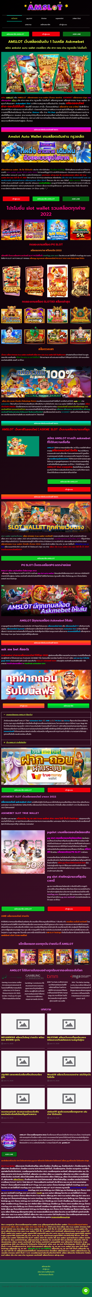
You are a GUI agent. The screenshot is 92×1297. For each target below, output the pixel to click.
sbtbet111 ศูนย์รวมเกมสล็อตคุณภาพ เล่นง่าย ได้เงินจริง (67, 1113)
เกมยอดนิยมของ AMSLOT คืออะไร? (19, 714)
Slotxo (43, 18)
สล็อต (14, 100)
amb (75, 401)
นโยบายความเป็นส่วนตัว (46, 1272)
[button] (3, 151)
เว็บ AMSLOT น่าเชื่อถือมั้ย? (16, 742)
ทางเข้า (39, 1193)
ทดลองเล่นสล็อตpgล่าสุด (60, 1217)
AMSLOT (10, 97)
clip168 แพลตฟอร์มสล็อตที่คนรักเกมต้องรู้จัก (21, 1076)
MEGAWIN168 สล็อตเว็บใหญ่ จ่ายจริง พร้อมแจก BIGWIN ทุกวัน (22, 1038)
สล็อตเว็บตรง (18, 1179)
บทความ (28, 24)
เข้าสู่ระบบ (63, 24)
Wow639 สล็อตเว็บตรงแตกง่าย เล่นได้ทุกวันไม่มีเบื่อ (69, 1076)
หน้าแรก (14, 18)
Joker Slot (76, 18)
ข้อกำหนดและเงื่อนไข (46, 1274)
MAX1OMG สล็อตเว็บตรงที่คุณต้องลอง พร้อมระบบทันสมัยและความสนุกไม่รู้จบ (66, 1038)
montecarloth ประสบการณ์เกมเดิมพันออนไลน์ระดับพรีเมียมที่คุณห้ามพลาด (20, 1113)
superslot (59, 18)
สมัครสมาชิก (45, 24)
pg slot (29, 18)
